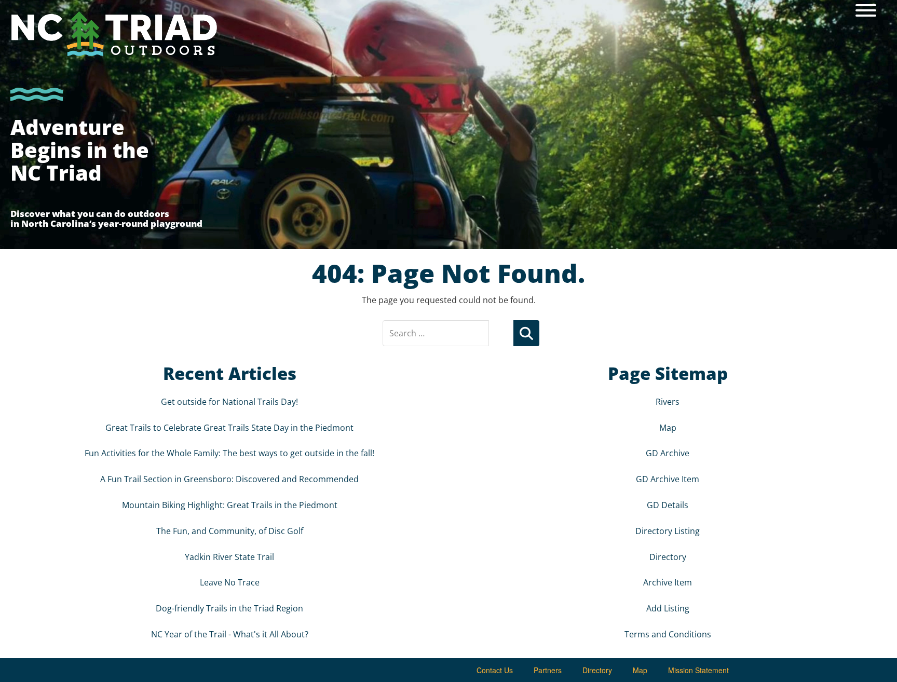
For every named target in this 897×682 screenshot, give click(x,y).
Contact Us (495, 670)
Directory (667, 557)
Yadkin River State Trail (229, 557)
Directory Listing (667, 531)
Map (667, 427)
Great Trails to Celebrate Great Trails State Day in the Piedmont (229, 427)
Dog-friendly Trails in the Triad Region (229, 608)
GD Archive (667, 453)
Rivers (667, 401)
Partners (548, 670)
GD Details (667, 505)
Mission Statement (698, 670)
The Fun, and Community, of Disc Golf (229, 531)
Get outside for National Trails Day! (229, 401)
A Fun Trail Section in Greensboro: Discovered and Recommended (229, 479)
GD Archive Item (667, 479)
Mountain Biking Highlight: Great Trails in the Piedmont (229, 505)
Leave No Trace (230, 582)
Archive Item (667, 582)
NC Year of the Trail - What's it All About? (229, 634)
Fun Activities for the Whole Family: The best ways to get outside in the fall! (229, 453)
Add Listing (667, 608)
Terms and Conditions (667, 634)
